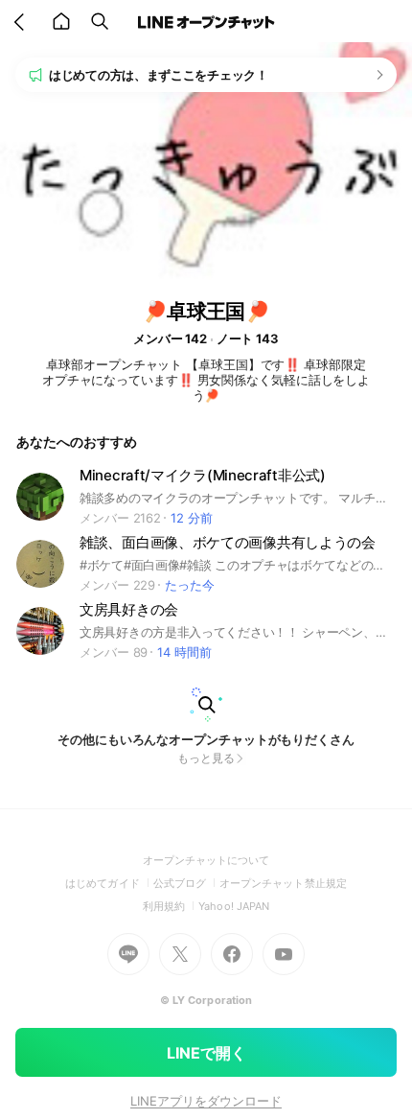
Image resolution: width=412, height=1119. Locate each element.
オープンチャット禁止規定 (283, 883)
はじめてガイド (108, 883)
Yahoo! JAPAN (233, 906)
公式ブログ (186, 883)
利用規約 (170, 906)
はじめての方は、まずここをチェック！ (158, 74)
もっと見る (206, 758)
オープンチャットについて (206, 860)
